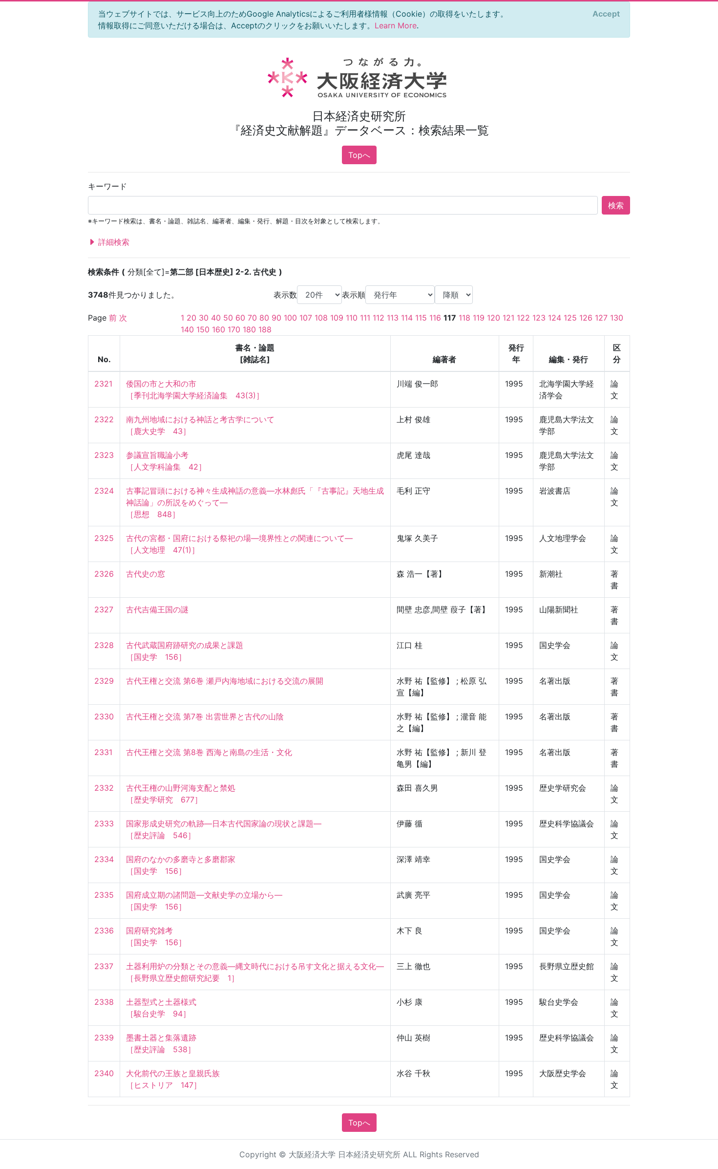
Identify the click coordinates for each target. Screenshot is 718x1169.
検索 (616, 205)
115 (421, 318)
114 (407, 318)
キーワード (107, 186)
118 (464, 318)
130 (616, 318)
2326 (104, 574)
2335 (104, 895)
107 (305, 318)
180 (249, 329)
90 (276, 318)
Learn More (396, 25)
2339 (104, 1037)
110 (352, 318)
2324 (104, 491)
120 (493, 318)
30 (204, 318)
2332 (104, 788)
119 (479, 318)
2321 (103, 384)
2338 (104, 1002)
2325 (104, 538)
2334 (104, 859)
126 (585, 318)
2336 (104, 930)
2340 (104, 1073)
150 (203, 329)
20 (191, 318)
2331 (103, 752)
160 (218, 329)
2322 (104, 419)
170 (234, 329)
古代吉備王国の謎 (157, 609)
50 (228, 318)
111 (365, 318)
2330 (104, 716)
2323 (104, 455)
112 (378, 318)
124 (554, 318)
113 (393, 318)
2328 (104, 645)
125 (570, 318)
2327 (103, 609)
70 (252, 318)
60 (240, 318)
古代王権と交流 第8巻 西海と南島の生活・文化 (209, 752)
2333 (104, 823)
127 (601, 318)
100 (290, 318)
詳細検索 (112, 242)
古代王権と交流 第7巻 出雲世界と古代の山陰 (205, 716)
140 (187, 329)
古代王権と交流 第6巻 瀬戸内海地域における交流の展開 (224, 681)
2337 (103, 966)
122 (523, 318)
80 (264, 318)
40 (216, 318)
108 (321, 318)
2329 (104, 681)
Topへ (359, 155)
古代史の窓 (145, 574)
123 (539, 318)
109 (336, 318)
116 (435, 318)
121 (508, 318)
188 (265, 329)
